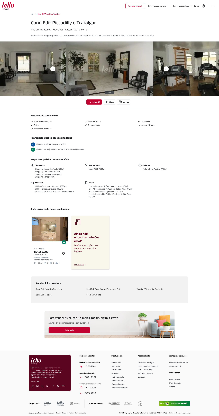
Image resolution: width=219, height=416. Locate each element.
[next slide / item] (65, 229)
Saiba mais (35, 381)
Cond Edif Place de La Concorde (150, 289)
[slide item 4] (52, 238)
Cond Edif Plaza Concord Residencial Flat (103, 289)
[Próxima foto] (166, 68)
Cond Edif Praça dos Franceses (49, 289)
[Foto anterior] (52, 68)
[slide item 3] (51, 238)
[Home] (32, 14)
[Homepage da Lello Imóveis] (47, 403)
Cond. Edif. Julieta (93, 295)
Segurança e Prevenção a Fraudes (41, 413)
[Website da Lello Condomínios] (60, 403)
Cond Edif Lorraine (44, 295)
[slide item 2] (49, 238)
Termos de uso (61, 413)
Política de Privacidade (77, 413)
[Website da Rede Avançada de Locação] (140, 403)
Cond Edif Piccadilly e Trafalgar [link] (49, 14)
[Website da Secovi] (114, 403)
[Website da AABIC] (128, 403)
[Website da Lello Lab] (74, 403)
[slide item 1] (48, 238)
